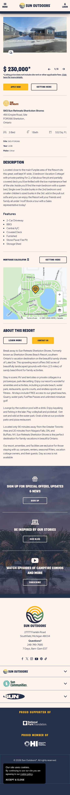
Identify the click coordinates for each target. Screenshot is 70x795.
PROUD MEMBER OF (35, 735)
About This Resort (19, 331)
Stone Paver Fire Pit (17, 240)
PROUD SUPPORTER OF (35, 712)
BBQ (9, 224)
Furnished (12, 236)
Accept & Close (15, 780)
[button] (15, 87)
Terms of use (32, 318)
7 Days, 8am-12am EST (35, 648)
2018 (7, 146)
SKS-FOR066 (11, 141)
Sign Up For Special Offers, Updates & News (35, 489)
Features (9, 214)
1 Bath (35, 132)
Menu (5, 7)
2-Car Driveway (15, 220)
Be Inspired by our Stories (35, 529)
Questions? (35, 640)
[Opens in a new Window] (35, 723)
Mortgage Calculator (14, 260)
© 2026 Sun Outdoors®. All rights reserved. (35, 760)
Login (65, 7)
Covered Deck (14, 232)
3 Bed (12, 132)
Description (13, 162)
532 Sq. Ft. (61, 132)
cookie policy (26, 774)
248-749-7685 (35, 644)
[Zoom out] (59, 301)
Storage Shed (14, 244)
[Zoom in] (59, 294)
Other (9, 150)
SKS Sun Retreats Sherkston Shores (23, 110)
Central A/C (13, 228)
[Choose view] (59, 310)
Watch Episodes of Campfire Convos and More (35, 570)
